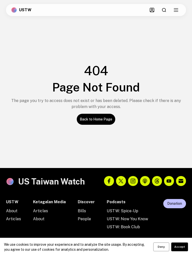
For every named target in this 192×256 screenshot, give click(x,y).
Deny (161, 246)
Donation (174, 204)
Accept (179, 246)
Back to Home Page (96, 119)
